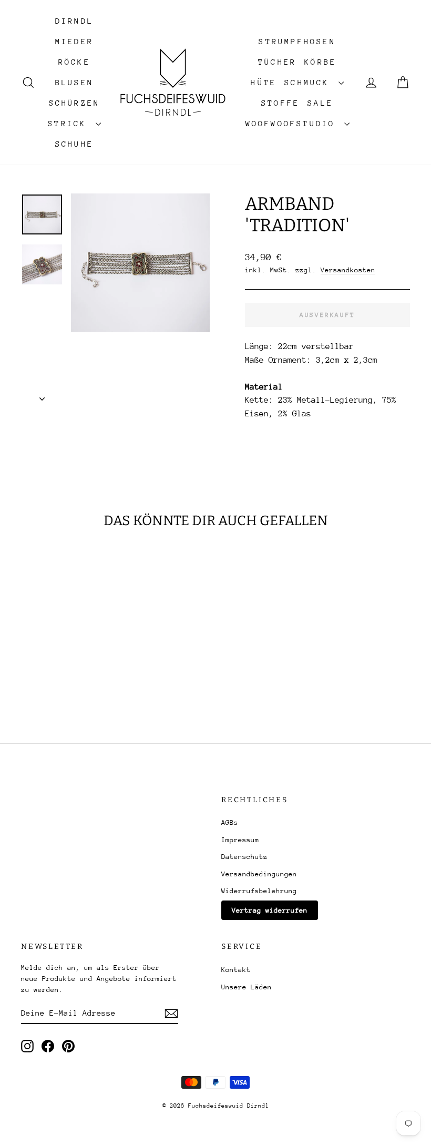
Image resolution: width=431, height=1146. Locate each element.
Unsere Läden (246, 987)
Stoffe (280, 102)
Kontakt (236, 970)
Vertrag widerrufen (269, 910)
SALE (320, 102)
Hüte (263, 82)
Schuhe (74, 143)
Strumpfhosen (297, 41)
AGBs (229, 822)
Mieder (74, 41)
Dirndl (74, 20)
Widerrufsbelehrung (259, 891)
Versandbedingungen (259, 874)
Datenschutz (244, 857)
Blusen (74, 82)
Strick (70, 123)
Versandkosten (348, 270)
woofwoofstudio (293, 123)
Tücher (277, 61)
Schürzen (74, 102)
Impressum (240, 840)
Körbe (320, 61)
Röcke (74, 61)
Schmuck (310, 82)
